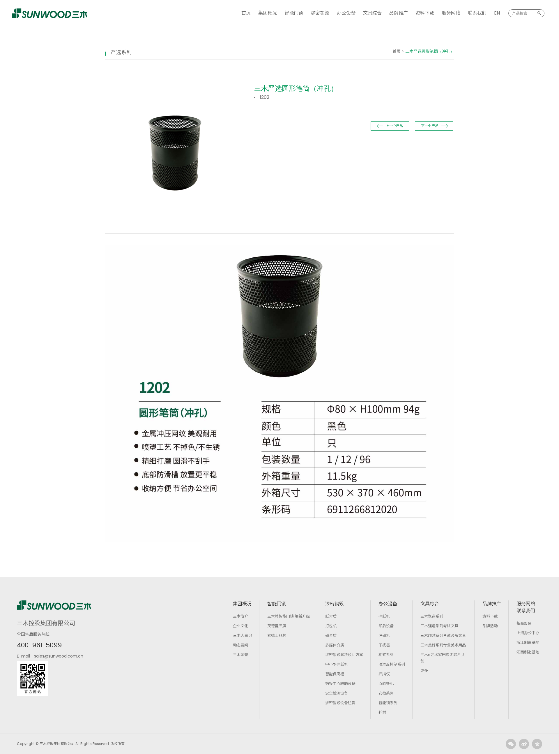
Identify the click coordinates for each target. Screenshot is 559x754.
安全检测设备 (336, 693)
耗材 (382, 712)
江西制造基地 (527, 652)
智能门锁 (293, 13)
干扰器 (384, 645)
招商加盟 (524, 623)
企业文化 (240, 626)
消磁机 (384, 635)
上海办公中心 (527, 633)
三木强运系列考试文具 (439, 626)
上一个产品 (394, 125)
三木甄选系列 (431, 616)
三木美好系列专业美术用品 (443, 645)
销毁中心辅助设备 (340, 683)
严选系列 (121, 52)
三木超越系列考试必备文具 (443, 635)
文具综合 (372, 13)
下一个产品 (429, 125)
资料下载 (424, 13)
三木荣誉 (240, 655)
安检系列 (386, 693)
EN (497, 13)
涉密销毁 (320, 13)
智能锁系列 (387, 703)
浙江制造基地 (527, 642)
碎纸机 (384, 616)
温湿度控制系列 (391, 664)
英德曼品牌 (276, 626)
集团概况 (267, 13)
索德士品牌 (276, 635)
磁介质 (331, 635)
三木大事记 (242, 635)
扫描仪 (384, 674)
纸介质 (331, 616)
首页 (246, 13)
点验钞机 (386, 683)
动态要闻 (240, 645)
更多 (424, 670)
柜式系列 (386, 655)
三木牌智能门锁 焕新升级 (288, 616)
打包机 (331, 626)
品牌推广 (398, 13)
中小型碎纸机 (336, 664)
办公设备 (346, 13)
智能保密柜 (334, 674)
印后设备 (386, 626)
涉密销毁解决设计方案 (344, 655)
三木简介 (240, 616)
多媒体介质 (334, 645)
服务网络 (451, 13)
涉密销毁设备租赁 (340, 703)
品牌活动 (490, 626)
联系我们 (477, 13)
